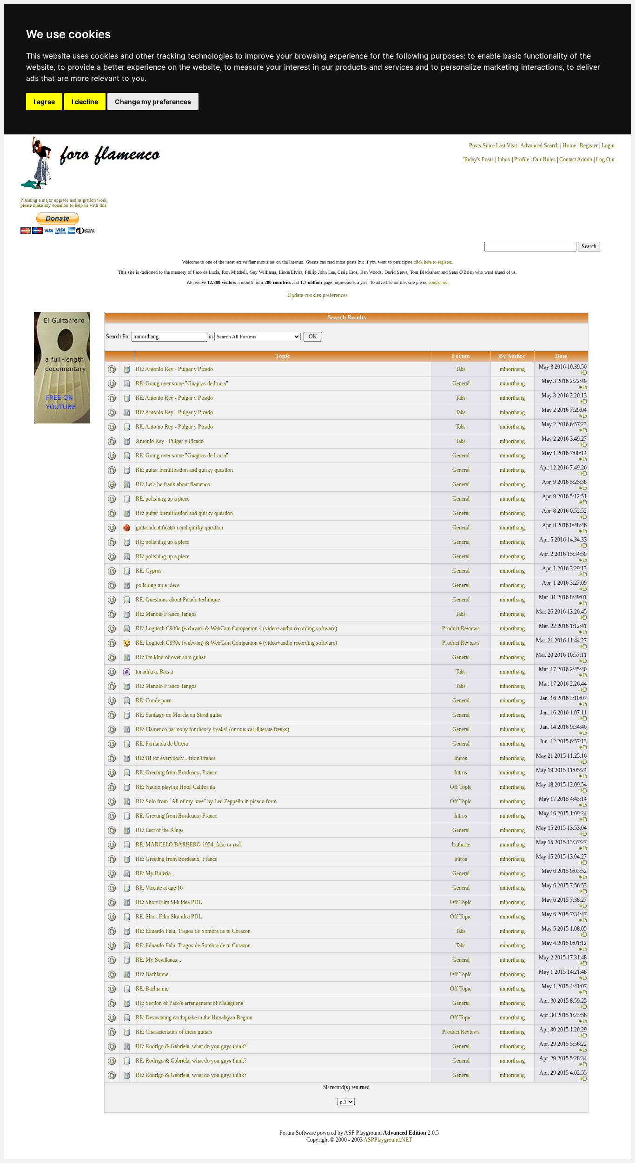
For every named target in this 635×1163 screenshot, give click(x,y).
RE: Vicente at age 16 (159, 888)
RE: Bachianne (152, 974)
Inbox (503, 159)
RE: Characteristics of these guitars (174, 1032)
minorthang (512, 369)
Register (589, 145)
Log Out (605, 159)
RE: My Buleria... (155, 873)
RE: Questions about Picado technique (178, 599)
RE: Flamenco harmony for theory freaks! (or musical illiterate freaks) (212, 729)
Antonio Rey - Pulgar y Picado (170, 441)
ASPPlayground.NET (388, 1140)
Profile (521, 159)
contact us (438, 282)
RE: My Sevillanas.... (159, 960)
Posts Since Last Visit (493, 145)
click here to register (432, 261)
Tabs (461, 369)
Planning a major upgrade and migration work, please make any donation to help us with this (64, 203)
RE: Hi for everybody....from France (176, 758)
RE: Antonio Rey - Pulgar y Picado (174, 369)
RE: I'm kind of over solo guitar (170, 657)
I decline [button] (85, 102)
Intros (460, 758)
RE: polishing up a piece (162, 499)
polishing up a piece (157, 585)
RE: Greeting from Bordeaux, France (176, 772)
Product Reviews (461, 628)
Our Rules (544, 159)
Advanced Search (539, 145)
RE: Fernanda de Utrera (162, 743)
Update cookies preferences (317, 295)
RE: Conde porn (154, 700)
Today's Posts (478, 159)
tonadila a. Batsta (154, 671)
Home (569, 145)
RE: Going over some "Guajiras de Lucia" (182, 383)
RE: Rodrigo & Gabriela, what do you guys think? (191, 1046)
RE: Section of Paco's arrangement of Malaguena (189, 1003)
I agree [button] (44, 102)
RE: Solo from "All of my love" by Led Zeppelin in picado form (206, 801)
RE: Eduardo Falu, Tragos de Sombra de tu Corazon (193, 931)
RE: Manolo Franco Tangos (166, 614)
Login (608, 145)
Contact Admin (575, 159)
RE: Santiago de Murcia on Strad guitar (179, 715)
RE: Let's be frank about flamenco (173, 484)
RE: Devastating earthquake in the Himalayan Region (194, 1017)
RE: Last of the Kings (160, 830)
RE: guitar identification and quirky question (184, 470)
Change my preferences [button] (153, 102)
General (461, 383)
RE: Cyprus (149, 571)
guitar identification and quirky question (179, 527)
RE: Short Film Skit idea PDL (169, 902)
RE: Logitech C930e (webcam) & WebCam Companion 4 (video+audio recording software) (236, 628)
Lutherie (461, 844)
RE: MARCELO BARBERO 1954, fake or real (188, 844)
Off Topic (460, 787)
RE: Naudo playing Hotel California (175, 787)
